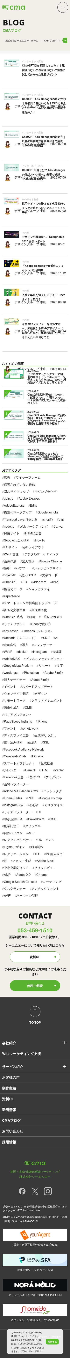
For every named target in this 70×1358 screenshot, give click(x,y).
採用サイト (11, 533)
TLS (37, 854)
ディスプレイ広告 (16, 735)
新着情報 (9, 1109)
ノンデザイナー (45, 644)
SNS (46, 637)
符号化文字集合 (15, 610)
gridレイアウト (33, 547)
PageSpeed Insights (18, 721)
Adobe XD (23, 874)
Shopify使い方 (41, 624)
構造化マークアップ (18, 512)
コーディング (52, 881)
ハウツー (22, 568)
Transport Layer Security (21, 519)
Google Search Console (20, 881)
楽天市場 (28, 561)
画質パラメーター (16, 784)
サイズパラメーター (18, 812)
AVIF (7, 895)
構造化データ (13, 589)
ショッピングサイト (48, 568)
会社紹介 (9, 1042)
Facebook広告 (14, 777)
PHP (31, 798)
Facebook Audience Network (24, 749)
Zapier (59, 770)
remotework (30, 728)
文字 (60, 665)
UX (40, 839)
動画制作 (37, 847)
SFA (51, 839)
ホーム (21, 40)
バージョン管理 (27, 895)
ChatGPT (10, 582)
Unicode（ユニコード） (20, 637)
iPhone (42, 721)
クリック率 (33, 826)
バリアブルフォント (18, 714)
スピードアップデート (37, 686)
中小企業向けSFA (16, 867)
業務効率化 (39, 610)
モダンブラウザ (45, 491)
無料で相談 (35, 985)
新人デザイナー (15, 679)
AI (56, 637)
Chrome (41, 874)
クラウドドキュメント (46, 700)
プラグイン (53, 777)
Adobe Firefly (54, 672)
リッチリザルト (15, 624)
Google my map (51, 798)
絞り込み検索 (13, 742)
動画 (32, 616)
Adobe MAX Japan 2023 (21, 791)
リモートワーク (15, 700)
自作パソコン (13, 833)
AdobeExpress (14, 505)
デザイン (40, 693)
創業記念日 (11, 826)
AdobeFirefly (40, 679)
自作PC (34, 777)
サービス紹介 (12, 1066)
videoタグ (39, 582)
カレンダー (11, 770)
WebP (8, 651)
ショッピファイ (39, 589)
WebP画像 (11, 554)
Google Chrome (51, 561)
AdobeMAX (12, 658)
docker (22, 651)
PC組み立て (54, 854)
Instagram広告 (14, 805)
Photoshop (31, 672)
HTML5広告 (33, 533)
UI (39, 812)
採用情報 (9, 1141)
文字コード (49, 575)
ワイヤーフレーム (28, 477)
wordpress (11, 672)
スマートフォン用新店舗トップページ (30, 603)
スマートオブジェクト (19, 763)
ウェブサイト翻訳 (16, 693)
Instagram (40, 651)
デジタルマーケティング (41, 554)
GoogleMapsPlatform (18, 665)
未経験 (57, 651)
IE (5, 860)
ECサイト (11, 547)
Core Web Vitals (15, 756)
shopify (48, 519)
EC (25, 582)
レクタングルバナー (18, 839)
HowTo (40, 540)
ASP (31, 833)
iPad (55, 582)
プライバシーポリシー (32, 1351)
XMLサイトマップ (16, 491)
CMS (28, 707)
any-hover (11, 631)
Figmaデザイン (14, 847)
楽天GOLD (28, 575)
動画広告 (10, 644)
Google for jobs (48, 512)
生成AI (32, 742)
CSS (53, 819)
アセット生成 (21, 860)
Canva (58, 526)
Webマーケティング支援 (21, 1053)
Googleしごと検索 (17, 540)
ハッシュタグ (52, 791)
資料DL (35, 957)
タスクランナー (15, 888)
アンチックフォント (45, 888)
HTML (45, 770)
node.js (9, 526)
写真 (25, 644)
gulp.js (8, 498)
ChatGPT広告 (13, 616)
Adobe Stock (45, 860)
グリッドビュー (45, 867)
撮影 (7, 568)
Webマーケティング (34, 526)
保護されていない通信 (19, 484)
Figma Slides (13, 798)
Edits (33, 505)
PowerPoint (36, 819)
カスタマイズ (53, 805)
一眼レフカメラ (51, 616)
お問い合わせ (12, 1131)
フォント (10, 728)
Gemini (30, 770)
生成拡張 (47, 763)
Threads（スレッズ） (38, 631)
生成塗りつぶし (45, 735)
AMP (7, 874)
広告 (7, 477)
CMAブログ (50, 40)
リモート (45, 665)
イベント (10, 686)
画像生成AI (11, 707)
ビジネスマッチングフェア (44, 658)
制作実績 (9, 1088)
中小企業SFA (13, 819)
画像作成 (10, 561)
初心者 (34, 805)
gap (61, 519)
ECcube (37, 756)
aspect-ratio (12, 596)
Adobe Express (29, 498)
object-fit (10, 575)
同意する (52, 1341)
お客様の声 (11, 1077)
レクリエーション (16, 854)
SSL (46, 742)
